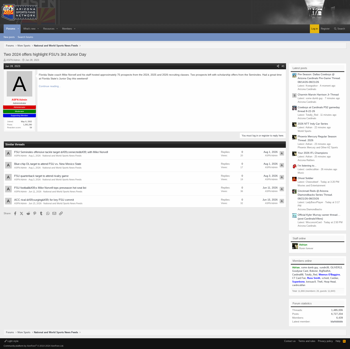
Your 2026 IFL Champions (313, 152)
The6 (319, 281)
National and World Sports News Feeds (61, 155)
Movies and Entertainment (311, 185)
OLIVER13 (336, 267)
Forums (10, 28)
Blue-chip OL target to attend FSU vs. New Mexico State (47, 163)
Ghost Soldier (305, 178)
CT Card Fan (299, 278)
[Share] (278, 66)
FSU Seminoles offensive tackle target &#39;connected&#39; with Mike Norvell (61, 152)
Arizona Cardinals (307, 89)
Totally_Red (311, 274)
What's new (29, 28)
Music (301, 172)
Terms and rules (306, 341)
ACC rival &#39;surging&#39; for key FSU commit (44, 199)
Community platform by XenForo (34, 346)
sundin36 (324, 267)
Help (338, 341)
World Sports (304, 131)
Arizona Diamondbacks (310, 209)
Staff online (299, 238)
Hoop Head (330, 281)
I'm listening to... (307, 165)
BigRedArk (324, 271)
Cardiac (334, 278)
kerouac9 (311, 281)
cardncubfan (298, 285)
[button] (18, 28)
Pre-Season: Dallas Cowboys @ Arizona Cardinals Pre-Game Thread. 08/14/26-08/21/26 (319, 78)
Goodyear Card (300, 271)
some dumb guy (309, 267)
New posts (9, 37)
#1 (283, 66)
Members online (302, 260)
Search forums (25, 37)
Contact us (290, 341)
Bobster (314, 271)
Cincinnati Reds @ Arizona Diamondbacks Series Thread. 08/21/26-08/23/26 (315, 194)
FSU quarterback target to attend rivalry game (41, 175)
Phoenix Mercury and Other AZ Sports (318, 147)
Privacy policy (325, 341)
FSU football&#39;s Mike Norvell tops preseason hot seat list (50, 187)
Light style (12, 341)
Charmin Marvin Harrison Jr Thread (318, 94)
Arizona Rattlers (306, 160)
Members (67, 28)
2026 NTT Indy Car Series (313, 123)
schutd (325, 278)
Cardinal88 (297, 274)
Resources (49, 28)
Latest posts (300, 68)
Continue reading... (50, 86)
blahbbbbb (337, 321)
